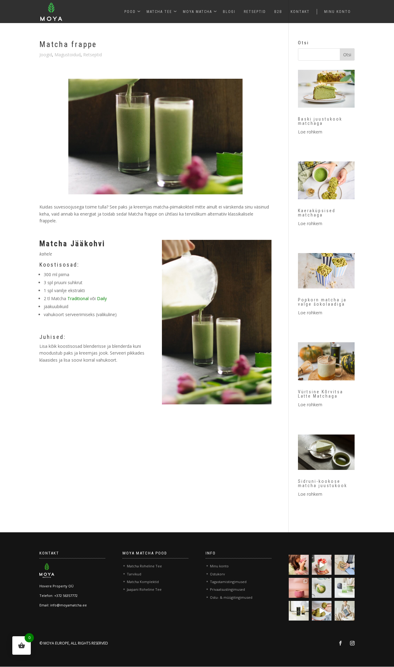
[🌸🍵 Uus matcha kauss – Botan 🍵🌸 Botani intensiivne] (299, 588)
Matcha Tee (159, 12)
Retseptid (255, 12)
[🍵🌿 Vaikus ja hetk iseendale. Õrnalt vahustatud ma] (322, 588)
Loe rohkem (310, 132)
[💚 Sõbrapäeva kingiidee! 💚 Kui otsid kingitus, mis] (345, 565)
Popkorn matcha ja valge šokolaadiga (322, 302)
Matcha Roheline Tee (144, 566)
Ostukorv (217, 574)
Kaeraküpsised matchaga (317, 212)
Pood (130, 12)
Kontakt (300, 12)
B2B (278, 12)
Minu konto (337, 12)
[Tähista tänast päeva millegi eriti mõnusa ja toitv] (322, 565)
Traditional (78, 298)
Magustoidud (67, 55)
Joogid (45, 55)
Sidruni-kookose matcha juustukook (322, 483)
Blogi (229, 12)
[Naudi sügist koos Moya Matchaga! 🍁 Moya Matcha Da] (299, 611)
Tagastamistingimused (228, 581)
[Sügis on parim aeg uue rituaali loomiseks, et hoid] (345, 611)
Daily (102, 298)
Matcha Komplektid (143, 581)
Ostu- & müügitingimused (231, 597)
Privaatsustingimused (227, 589)
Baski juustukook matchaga (320, 121)
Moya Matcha (197, 12)
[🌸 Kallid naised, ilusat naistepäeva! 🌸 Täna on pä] (299, 565)
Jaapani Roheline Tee (144, 589)
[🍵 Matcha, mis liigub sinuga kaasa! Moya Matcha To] (345, 588)
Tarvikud (134, 574)
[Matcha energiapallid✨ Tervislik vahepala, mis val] (322, 611)
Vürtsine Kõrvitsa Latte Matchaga (320, 394)
